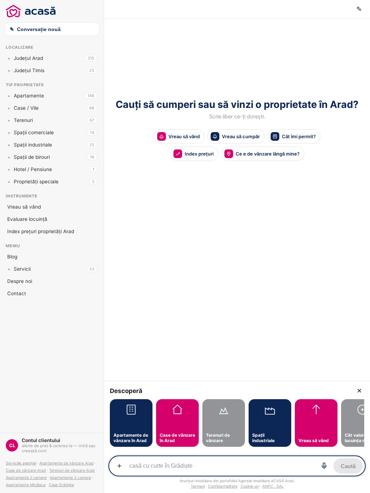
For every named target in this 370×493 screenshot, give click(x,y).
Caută (348, 466)
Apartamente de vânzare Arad (66, 463)
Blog (12, 256)
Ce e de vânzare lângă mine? (268, 154)
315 (90, 58)
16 (92, 157)
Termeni (198, 486)
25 (91, 70)
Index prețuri (199, 154)
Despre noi (19, 281)
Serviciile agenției (21, 463)
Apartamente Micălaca (26, 485)
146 (90, 95)
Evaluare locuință (27, 219)
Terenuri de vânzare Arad (72, 470)
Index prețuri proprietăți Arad (40, 231)
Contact (16, 293)
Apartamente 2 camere (26, 477)
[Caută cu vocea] (324, 466)
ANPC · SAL (273, 486)
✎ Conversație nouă (35, 29)
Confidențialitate (222, 486)
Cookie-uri (250, 486)
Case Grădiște (61, 485)
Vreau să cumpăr (241, 136)
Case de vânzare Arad (26, 470)
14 (92, 132)
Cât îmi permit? (299, 136)
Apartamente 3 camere (70, 477)
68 (91, 107)
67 (92, 120)
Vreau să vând (24, 207)
